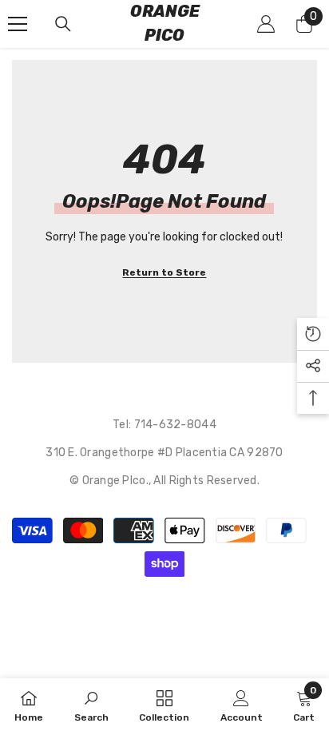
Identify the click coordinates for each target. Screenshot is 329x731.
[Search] (63, 24)
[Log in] (266, 24)
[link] (91, 704)
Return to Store (164, 272)
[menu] (17, 24)
